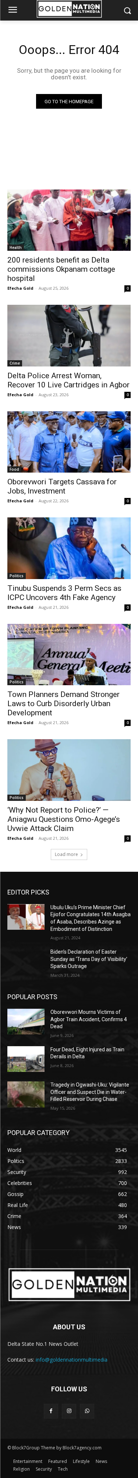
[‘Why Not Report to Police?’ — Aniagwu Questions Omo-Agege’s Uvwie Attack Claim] (69, 770)
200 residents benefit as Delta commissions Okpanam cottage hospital (61, 269)
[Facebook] (51, 1411)
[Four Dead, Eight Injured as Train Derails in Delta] (26, 1059)
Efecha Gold (20, 288)
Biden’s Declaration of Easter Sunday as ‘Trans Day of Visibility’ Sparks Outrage (88, 959)
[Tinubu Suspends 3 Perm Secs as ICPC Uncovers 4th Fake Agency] (69, 548)
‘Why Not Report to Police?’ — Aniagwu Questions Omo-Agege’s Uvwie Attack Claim (63, 819)
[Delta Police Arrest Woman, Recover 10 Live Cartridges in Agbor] (69, 335)
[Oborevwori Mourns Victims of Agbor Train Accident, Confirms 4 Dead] (26, 1021)
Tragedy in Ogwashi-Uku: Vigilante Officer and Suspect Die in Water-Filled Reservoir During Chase (89, 1092)
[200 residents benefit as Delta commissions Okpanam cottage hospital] (69, 220)
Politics (17, 575)
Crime (15, 363)
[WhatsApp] (87, 1411)
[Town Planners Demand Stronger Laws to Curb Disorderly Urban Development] (69, 655)
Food (14, 469)
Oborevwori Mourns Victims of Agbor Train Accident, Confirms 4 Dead (88, 1019)
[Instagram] (69, 1411)
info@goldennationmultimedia (71, 1359)
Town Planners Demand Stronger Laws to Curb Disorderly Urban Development (63, 703)
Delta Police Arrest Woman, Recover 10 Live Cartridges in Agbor (68, 380)
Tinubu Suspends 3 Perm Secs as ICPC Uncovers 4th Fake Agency (64, 593)
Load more (66, 854)
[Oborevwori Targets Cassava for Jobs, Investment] (69, 442)
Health (16, 247)
